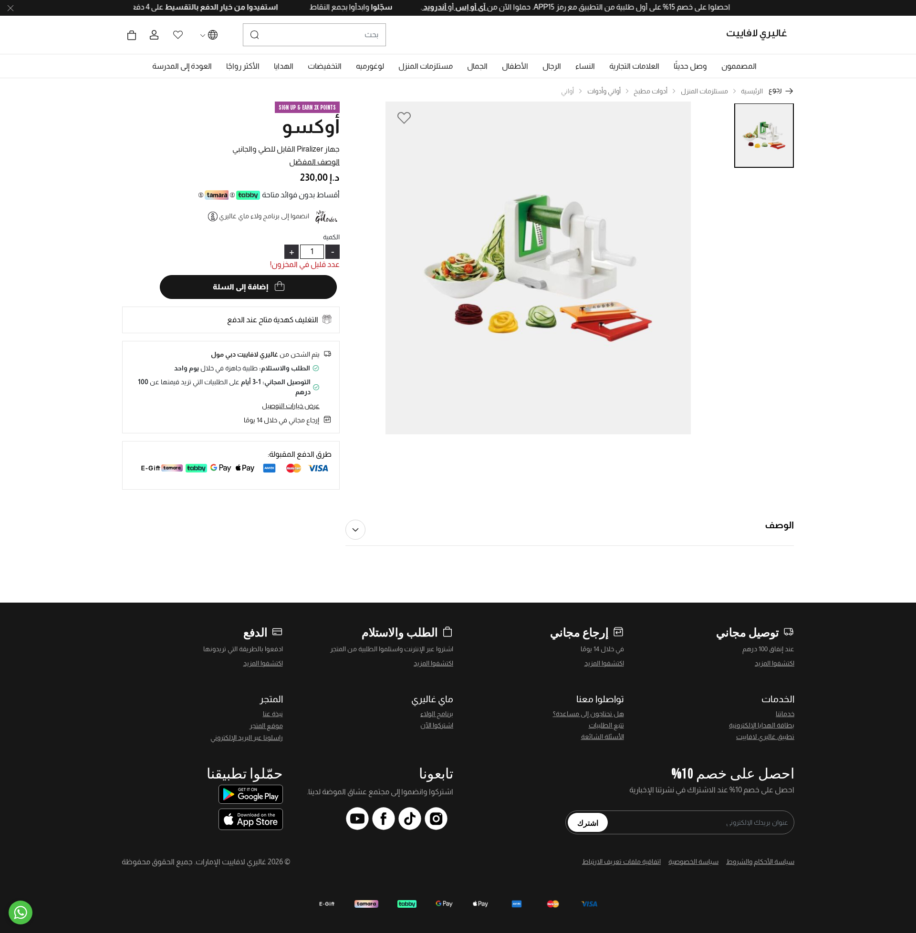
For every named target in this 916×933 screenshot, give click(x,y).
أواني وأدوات (604, 91)
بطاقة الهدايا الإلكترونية (761, 725)
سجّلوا (360, 7)
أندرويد (414, 7)
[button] (739, 66)
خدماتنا (785, 714)
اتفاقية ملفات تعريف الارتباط (621, 861)
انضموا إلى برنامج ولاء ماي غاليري (264, 216)
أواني (567, 91)
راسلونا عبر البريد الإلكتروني (246, 737)
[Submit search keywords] (254, 34)
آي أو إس (449, 7)
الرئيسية (752, 91)
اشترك (587, 822)
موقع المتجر (266, 725)
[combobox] (314, 34)
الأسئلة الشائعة (602, 736)
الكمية (331, 237)
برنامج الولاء (436, 714)
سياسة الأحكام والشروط (760, 861)
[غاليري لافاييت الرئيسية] (760, 35)
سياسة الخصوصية (693, 861)
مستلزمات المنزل (704, 91)
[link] (634, 66)
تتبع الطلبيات (606, 725)
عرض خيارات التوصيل (291, 406)
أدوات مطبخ (650, 91)
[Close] (10, 8)
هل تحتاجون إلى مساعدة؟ (588, 714)
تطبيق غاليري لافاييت (765, 736)
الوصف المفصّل (314, 162)
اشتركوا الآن (436, 725)
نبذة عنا (273, 714)
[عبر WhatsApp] (20, 912)
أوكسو (311, 126)
